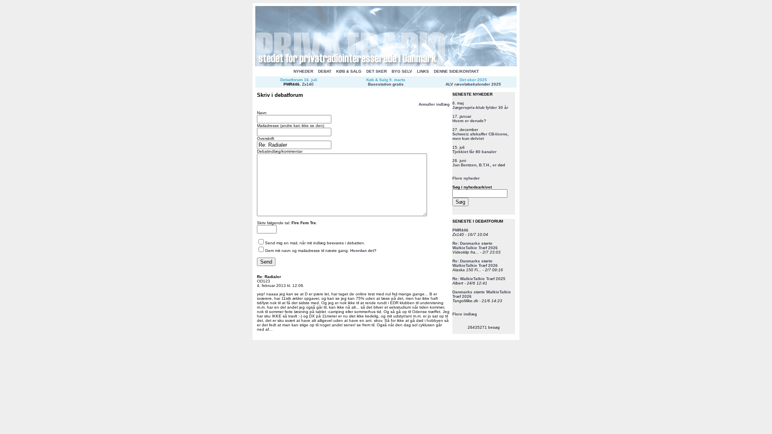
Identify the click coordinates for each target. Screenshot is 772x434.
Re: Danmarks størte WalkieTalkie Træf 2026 (475, 245)
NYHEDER (303, 71)
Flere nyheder (466, 178)
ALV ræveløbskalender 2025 (473, 84)
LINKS (423, 71)
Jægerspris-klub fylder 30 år (480, 107)
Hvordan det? (363, 250)
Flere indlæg (464, 314)
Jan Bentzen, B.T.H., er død (478, 165)
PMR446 (291, 84)
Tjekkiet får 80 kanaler (474, 151)
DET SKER (376, 71)
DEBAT (324, 71)
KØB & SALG (348, 71)
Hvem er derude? (469, 121)
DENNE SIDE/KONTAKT (456, 71)
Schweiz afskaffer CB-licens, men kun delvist (480, 136)
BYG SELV (402, 71)
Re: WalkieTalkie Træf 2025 (478, 278)
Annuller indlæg (434, 104)
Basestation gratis (386, 84)
